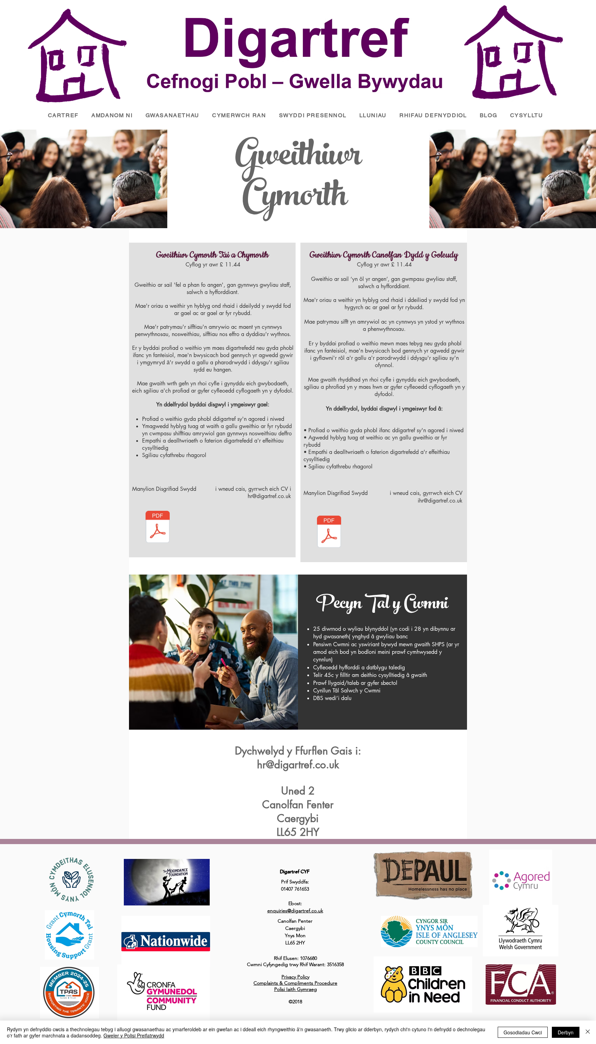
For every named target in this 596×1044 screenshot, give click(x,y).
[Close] (588, 1032)
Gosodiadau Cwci (523, 1032)
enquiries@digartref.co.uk (295, 911)
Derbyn (566, 1032)
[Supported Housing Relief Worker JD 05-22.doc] (157, 527)
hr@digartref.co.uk (441, 500)
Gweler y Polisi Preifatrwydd (133, 1035)
